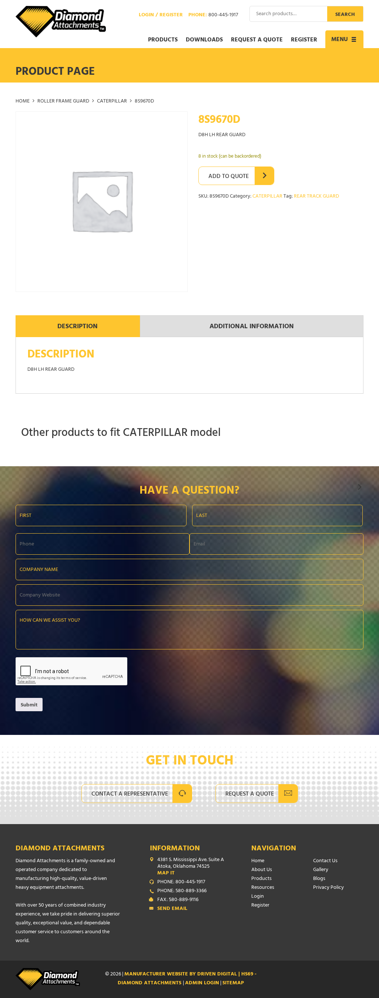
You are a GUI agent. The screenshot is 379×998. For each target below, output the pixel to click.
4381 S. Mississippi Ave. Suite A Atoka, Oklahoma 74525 (190, 867)
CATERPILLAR (112, 102)
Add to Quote (228, 176)
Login (257, 897)
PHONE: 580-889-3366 (182, 891)
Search (345, 15)
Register (304, 40)
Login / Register (161, 15)
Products (163, 40)
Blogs (319, 879)
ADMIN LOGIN (202, 983)
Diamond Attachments (60, 849)
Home (23, 102)
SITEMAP (233, 983)
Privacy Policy (328, 888)
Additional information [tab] (251, 327)
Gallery (320, 870)
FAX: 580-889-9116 (177, 900)
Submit (29, 705)
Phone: (213, 15)
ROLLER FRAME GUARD (63, 102)
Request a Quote (257, 40)
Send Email (172, 909)
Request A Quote (249, 794)
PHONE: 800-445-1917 (181, 882)
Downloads (204, 40)
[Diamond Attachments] (61, 21)
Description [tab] (77, 327)
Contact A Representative (129, 794)
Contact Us (325, 861)
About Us (261, 870)
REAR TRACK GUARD (316, 197)
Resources (262, 888)
